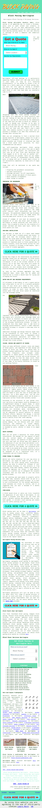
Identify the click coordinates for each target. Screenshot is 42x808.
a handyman (35, 727)
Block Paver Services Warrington (15, 637)
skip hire (19, 731)
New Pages (12, 792)
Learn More (23, 807)
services (34, 594)
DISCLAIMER (37, 12)
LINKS (22, 12)
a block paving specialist (13, 705)
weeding (23, 714)
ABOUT (26, 12)
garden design (16, 727)
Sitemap (4, 792)
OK (32, 807)
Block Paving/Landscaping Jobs (21, 757)
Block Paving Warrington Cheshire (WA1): (18, 22)
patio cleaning (8, 722)
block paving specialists (12, 525)
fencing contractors (19, 721)
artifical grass (30, 715)
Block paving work (9, 511)
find (8, 614)
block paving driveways (30, 556)
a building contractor (31, 722)
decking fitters (31, 726)
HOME (19, 12)
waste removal (8, 719)
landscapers (35, 729)
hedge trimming (19, 724)
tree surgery (31, 719)
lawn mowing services (19, 717)
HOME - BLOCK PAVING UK (21, 784)
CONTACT (31, 12)
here (27, 634)
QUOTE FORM (9, 601)
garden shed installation (30, 732)
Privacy (37, 792)
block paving (24, 530)
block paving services (29, 566)
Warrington (32, 511)
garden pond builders (11, 712)
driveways (16, 729)
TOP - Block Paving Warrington (13, 769)
